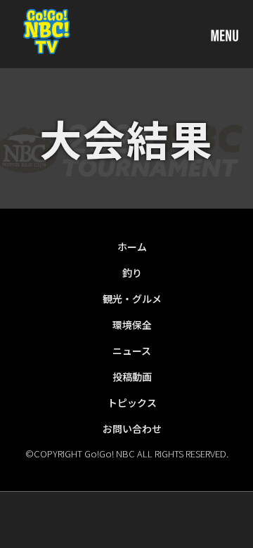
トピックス (132, 403)
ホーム (132, 247)
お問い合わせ (132, 429)
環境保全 (132, 325)
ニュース (131, 351)
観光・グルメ (132, 299)
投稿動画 (132, 377)
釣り (132, 273)
